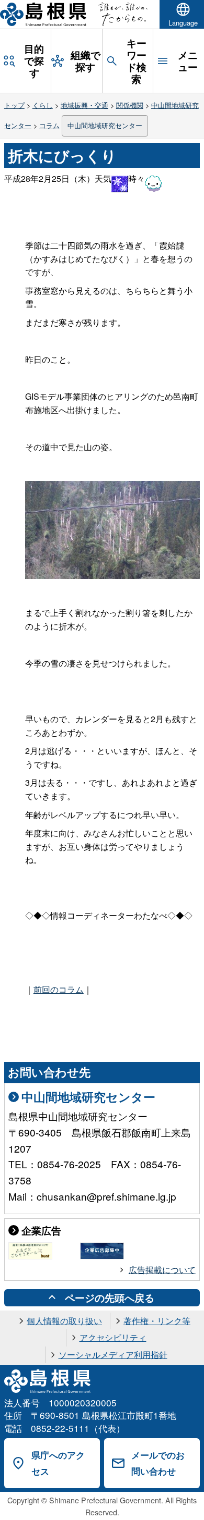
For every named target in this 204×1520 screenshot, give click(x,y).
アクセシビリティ (113, 1337)
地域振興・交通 (84, 105)
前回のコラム (58, 989)
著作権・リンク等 (156, 1321)
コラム (49, 125)
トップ (14, 105)
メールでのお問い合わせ (158, 1463)
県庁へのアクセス (58, 1463)
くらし (42, 105)
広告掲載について (162, 1270)
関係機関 (129, 105)
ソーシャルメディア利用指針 (113, 1355)
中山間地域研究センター (104, 125)
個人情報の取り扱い (64, 1321)
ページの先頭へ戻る (109, 1297)
